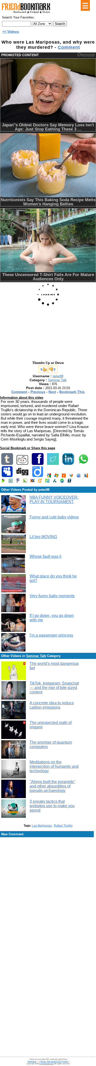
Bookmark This (72, 392)
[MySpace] (7, 476)
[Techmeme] (69, 481)
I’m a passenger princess (51, 635)
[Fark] (18, 481)
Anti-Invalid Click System (57, 1061)
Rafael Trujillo (63, 825)
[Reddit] (22, 464)
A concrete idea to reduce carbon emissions (52, 705)
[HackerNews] (64, 476)
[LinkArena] (25, 481)
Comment (69, 47)
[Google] (49, 476)
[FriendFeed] (78, 476)
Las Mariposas (42, 825)
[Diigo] (38, 476)
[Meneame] (40, 481)
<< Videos (10, 31)
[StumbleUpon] (62, 481)
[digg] (22, 476)
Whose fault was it (45, 556)
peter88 (58, 376)
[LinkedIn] (68, 464)
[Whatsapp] (83, 464)
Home (43, 1061)
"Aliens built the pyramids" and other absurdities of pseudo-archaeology (52, 786)
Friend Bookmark (46, 1064)
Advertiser (32, 1061)
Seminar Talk (57, 380)
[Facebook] (38, 464)
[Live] (56, 476)
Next (52, 392)
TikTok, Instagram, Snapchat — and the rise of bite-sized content (54, 687)
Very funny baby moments (52, 596)
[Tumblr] (7, 464)
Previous (38, 392)
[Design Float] (10, 481)
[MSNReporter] (71, 476)
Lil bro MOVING (43, 537)
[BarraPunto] (86, 476)
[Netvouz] (47, 481)
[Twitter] (53, 464)
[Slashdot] (54, 481)
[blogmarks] (3, 481)
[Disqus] (48, 877)
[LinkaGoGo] (32, 481)
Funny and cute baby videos (54, 517)
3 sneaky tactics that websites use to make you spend (52, 805)
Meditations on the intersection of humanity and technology (54, 766)
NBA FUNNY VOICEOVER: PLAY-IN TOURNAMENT (54, 499)
